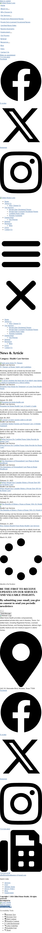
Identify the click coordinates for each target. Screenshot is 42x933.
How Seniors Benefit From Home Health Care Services (19, 526)
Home (6, 201)
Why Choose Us (15, 205)
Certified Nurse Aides (16, 213)
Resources (8, 223)
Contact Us (8, 229)
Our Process (13, 219)
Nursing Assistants (15, 215)
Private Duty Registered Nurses (20, 209)
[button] (21, 274)
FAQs (6, 227)
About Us (7, 203)
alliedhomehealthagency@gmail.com (13, 875)
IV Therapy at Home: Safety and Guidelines (15, 367)
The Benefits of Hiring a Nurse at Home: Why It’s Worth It (21, 510)
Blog (10, 225)
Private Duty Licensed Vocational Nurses (23, 211)
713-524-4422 (5, 829)
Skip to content (5, 1)
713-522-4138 (5, 873)
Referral (7, 221)
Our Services (9, 207)
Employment (9, 217)
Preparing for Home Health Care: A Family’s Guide (18, 406)
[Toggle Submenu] (9, 9)
